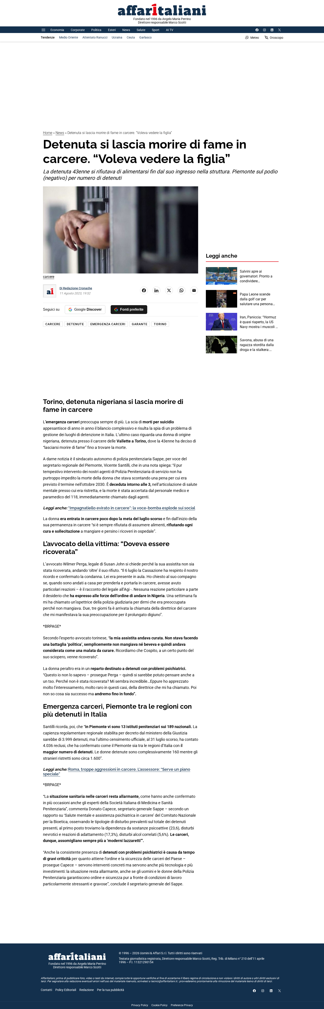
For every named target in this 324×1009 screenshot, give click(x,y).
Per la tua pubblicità (110, 990)
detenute (75, 324)
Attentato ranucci (94, 37)
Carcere (52, 324)
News (126, 30)
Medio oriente (68, 37)
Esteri (112, 30)
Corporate (78, 30)
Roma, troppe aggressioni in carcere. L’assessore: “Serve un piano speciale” (116, 771)
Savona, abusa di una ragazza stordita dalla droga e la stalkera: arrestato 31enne (257, 345)
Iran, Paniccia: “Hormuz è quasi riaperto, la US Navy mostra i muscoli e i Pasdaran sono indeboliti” (258, 322)
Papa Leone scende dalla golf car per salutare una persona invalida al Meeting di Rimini (256, 299)
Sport (155, 30)
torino (160, 324)
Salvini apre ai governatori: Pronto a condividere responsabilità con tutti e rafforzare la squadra (259, 276)
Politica (96, 30)
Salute (141, 30)
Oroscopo (276, 37)
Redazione (86, 990)
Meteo (254, 37)
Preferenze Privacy (182, 1005)
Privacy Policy (139, 1005)
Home (47, 133)
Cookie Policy (159, 1005)
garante (139, 324)
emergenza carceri (107, 324)
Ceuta (131, 37)
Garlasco (145, 37)
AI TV (169, 30)
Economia (57, 30)
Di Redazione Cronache (76, 288)
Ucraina (117, 37)
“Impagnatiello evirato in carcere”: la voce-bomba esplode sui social (131, 508)
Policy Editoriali (65, 990)
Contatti (46, 990)
